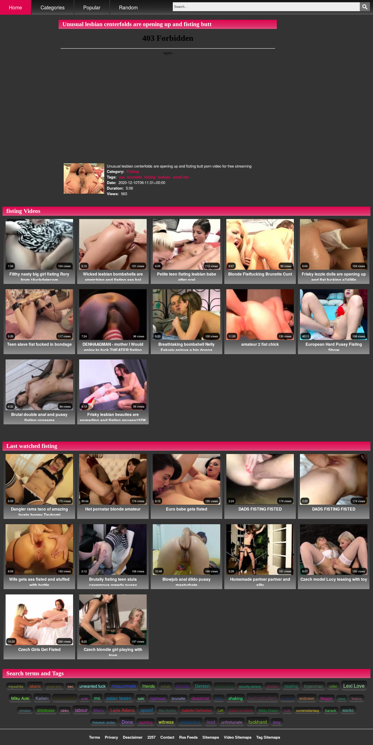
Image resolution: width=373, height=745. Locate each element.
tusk (287, 710)
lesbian (164, 177)
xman (165, 686)
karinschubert (262, 697)
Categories (53, 7)
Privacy (111, 737)
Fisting (133, 171)
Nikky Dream (268, 710)
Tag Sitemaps (268, 737)
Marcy (99, 710)
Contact (167, 737)
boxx (341, 698)
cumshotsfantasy (307, 710)
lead (211, 722)
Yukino (356, 698)
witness (166, 722)
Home (15, 7)
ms (97, 698)
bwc (70, 686)
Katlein (42, 698)
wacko (348, 710)
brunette (134, 177)
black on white (240, 710)
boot (218, 698)
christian (25, 710)
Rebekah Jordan (103, 722)
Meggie (326, 698)
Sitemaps (210, 737)
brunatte (178, 698)
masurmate (124, 685)
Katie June (224, 686)
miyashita (15, 686)
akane (35, 686)
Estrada (182, 686)
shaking (235, 698)
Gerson (202, 686)
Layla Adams (122, 710)
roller (333, 686)
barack (330, 710)
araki (84, 698)
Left (220, 710)
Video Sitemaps (237, 737)
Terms (94, 737)
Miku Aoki (20, 698)
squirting (145, 722)
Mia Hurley (167, 710)
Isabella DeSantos (197, 710)
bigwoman (313, 686)
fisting (150, 177)
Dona (127, 721)
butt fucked (65, 698)
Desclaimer (133, 737)
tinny (277, 722)
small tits (181, 177)
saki (141, 698)
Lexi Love (354, 685)
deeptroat (200, 698)
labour (81, 710)
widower (306, 698)
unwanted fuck (92, 686)
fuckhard (257, 721)
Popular (91, 7)
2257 (151, 737)
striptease (46, 710)
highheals (158, 698)
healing (291, 686)
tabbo (65, 710)
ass (122, 177)
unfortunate (231, 722)
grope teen (54, 686)
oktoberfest (190, 722)
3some (287, 698)
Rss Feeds (188, 737)
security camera (250, 686)
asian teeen (119, 697)
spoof (147, 709)
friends (148, 686)
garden (272, 686)
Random (128, 7)
